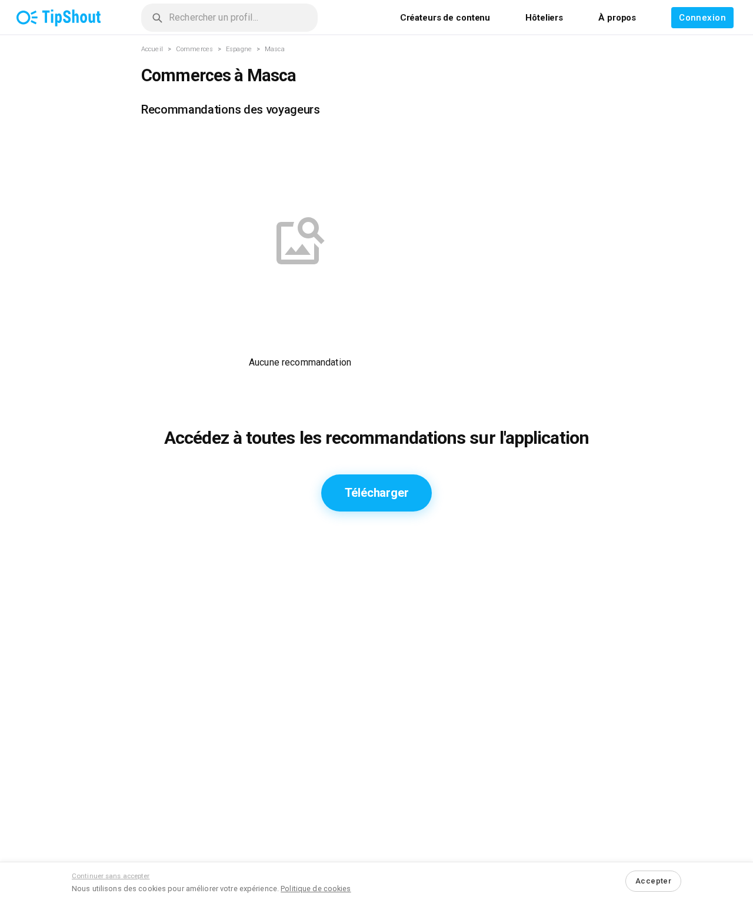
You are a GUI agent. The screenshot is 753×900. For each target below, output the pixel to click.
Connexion (702, 17)
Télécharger (377, 493)
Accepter (653, 880)
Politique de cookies (316, 888)
